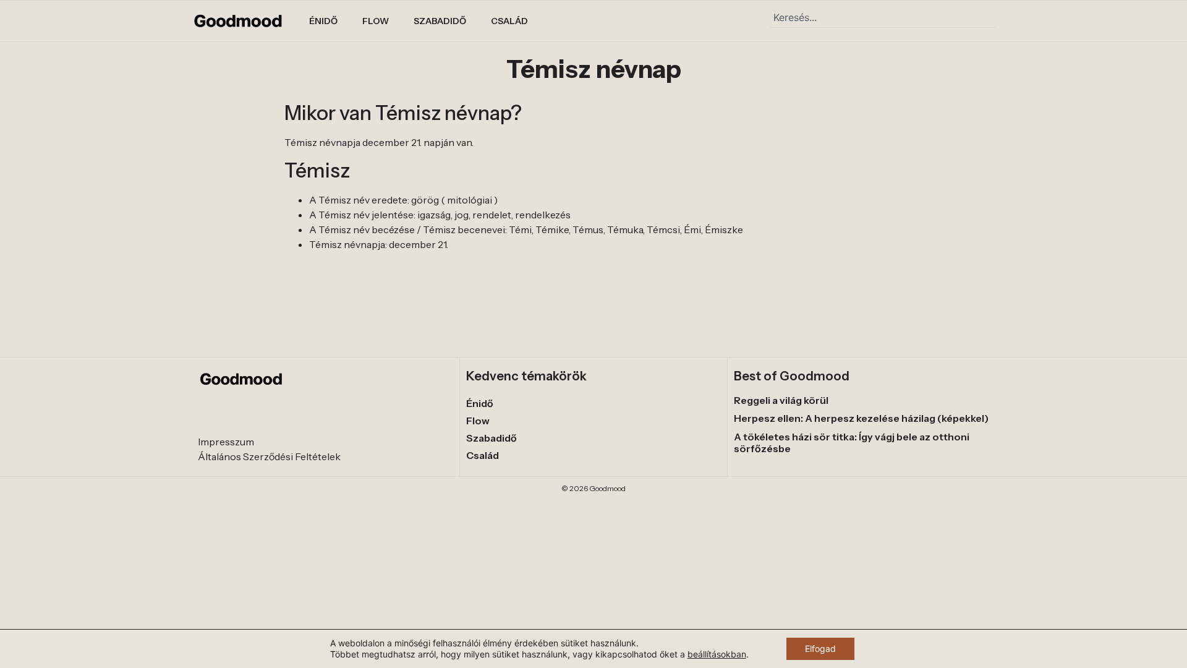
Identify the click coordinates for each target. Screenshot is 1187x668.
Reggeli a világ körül (781, 400)
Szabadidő (440, 21)
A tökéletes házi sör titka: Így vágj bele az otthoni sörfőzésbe (851, 442)
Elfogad (820, 648)
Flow (375, 21)
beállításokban (716, 654)
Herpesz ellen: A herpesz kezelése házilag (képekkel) (861, 418)
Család (509, 21)
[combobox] (882, 17)
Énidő (323, 21)
